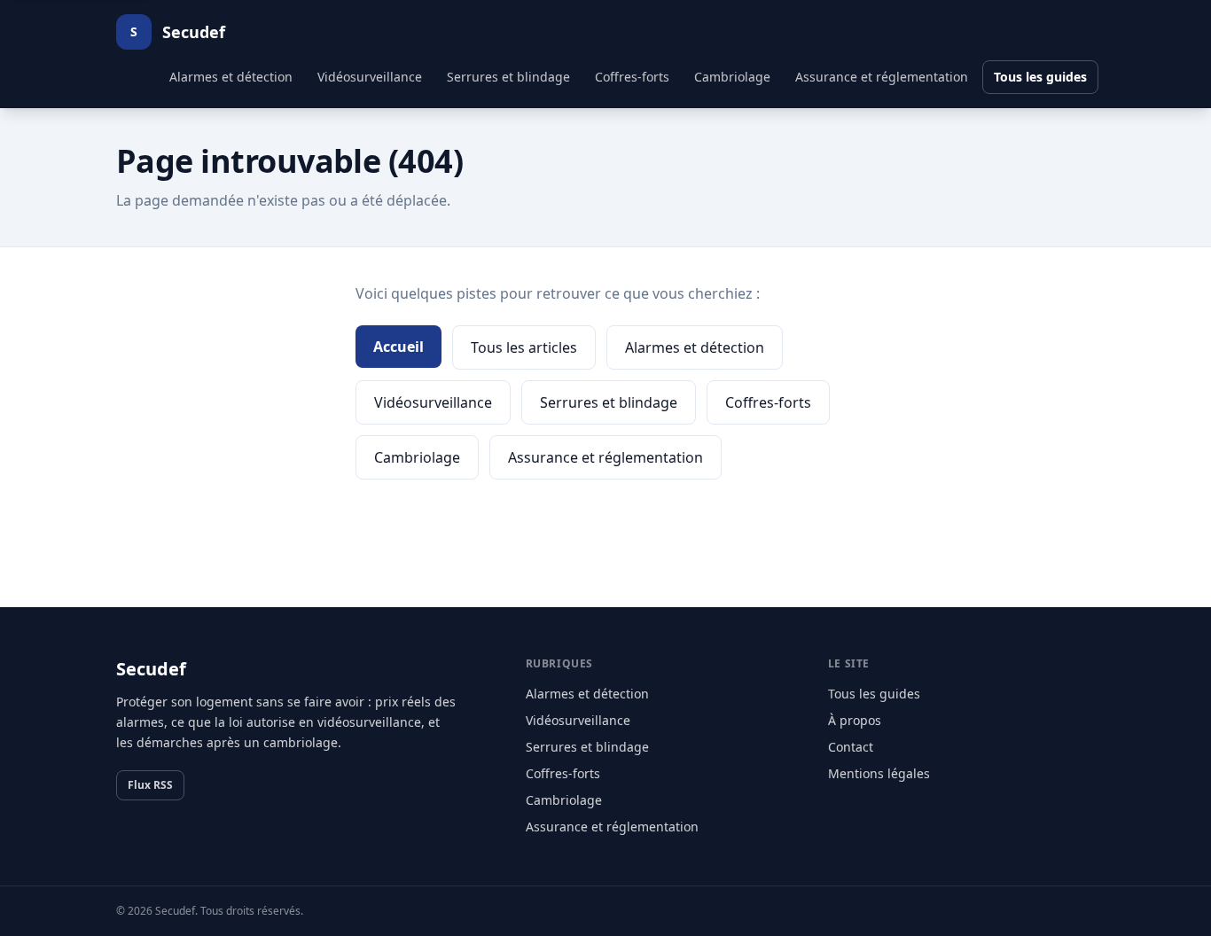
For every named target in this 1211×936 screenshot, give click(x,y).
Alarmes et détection (231, 76)
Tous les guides (1040, 76)
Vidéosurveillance (369, 76)
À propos (854, 720)
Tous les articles (524, 347)
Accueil (398, 346)
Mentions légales (879, 773)
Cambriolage (732, 76)
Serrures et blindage (508, 76)
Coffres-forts (632, 76)
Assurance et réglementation (881, 76)
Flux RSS (150, 784)
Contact (850, 746)
